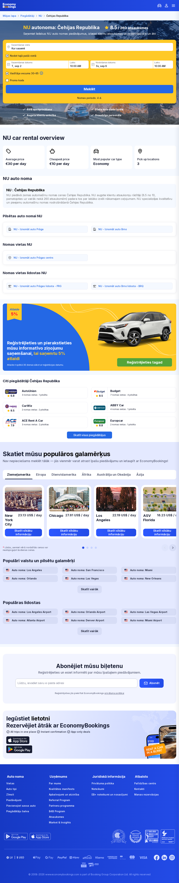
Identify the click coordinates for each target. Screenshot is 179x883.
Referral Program (59, 800)
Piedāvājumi (14, 800)
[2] (87, 547)
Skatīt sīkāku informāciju (23, 532)
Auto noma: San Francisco (87, 570)
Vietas (10, 783)
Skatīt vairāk (89, 589)
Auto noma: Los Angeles (27, 570)
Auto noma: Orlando (24, 578)
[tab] (18, 475)
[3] (91, 547)
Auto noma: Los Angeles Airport (31, 611)
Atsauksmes (56, 816)
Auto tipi (11, 788)
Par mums (55, 783)
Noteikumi (98, 788)
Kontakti (139, 788)
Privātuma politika (103, 783)
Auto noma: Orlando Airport (88, 611)
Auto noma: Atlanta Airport (28, 620)
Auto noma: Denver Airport (87, 620)
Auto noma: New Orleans (145, 578)
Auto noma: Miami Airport (146, 620)
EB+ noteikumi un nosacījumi (110, 794)
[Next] (172, 547)
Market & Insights (60, 822)
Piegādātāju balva (17, 811)
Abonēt (154, 683)
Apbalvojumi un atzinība (64, 794)
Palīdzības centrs (145, 783)
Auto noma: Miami (141, 570)
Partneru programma (61, 805)
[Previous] (165, 547)
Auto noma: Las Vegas (85, 578)
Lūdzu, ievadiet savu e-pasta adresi (40, 683)
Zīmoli (10, 794)
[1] (83, 547)
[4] (95, 547)
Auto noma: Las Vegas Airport (148, 611)
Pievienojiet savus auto (21, 805)
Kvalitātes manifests (61, 788)
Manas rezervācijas (146, 794)
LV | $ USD (17, 857)
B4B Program (57, 811)
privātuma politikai (114, 693)
